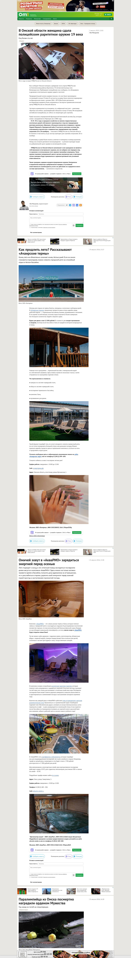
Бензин (56, 23)
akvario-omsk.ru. (38, 791)
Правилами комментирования (49, 227)
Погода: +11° (98, 14)
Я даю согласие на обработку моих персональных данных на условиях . (48, 225)
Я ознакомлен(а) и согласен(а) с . (43, 227)
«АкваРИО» (40, 624)
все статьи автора (33, 206)
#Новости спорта (23, 909)
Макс (69, 197)
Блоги (55, 19)
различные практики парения (62, 686)
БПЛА (63, 23)
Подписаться (77, 174)
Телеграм (79, 197)
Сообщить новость (38, 197)
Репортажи (37, 19)
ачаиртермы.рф (38, 468)
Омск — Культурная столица (87, 23)
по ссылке (55, 775)
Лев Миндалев (94, 33)
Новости (21, 19)
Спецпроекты (47, 19)
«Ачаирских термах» (37, 310)
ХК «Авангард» (73, 23)
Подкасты (29, 19)
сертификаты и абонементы (51, 757)
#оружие (21, 41)
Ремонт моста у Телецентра (43, 23)
